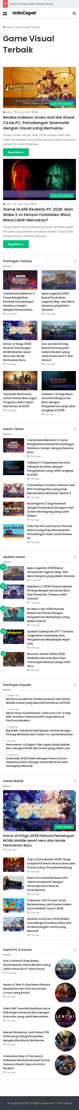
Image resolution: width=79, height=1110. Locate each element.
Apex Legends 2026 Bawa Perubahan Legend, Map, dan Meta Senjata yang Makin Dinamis (58, 302)
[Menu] (5, 14)
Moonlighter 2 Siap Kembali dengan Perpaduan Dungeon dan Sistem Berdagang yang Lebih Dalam (50, 510)
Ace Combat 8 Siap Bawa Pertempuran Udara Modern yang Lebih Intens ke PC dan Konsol (57, 352)
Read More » (16, 152)
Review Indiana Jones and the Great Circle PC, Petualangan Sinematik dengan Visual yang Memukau (39, 123)
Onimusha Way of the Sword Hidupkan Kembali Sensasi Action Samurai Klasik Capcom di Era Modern (26, 1062)
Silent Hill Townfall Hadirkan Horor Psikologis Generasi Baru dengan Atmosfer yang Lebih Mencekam (27, 1012)
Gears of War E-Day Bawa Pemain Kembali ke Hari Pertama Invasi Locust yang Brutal (26, 989)
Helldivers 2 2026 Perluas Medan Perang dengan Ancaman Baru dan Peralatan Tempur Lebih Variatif (49, 592)
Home (9, 27)
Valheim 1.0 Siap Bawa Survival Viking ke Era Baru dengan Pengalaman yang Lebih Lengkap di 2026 (58, 402)
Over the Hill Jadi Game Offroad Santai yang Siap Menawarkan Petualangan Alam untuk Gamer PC (49, 532)
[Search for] (74, 14)
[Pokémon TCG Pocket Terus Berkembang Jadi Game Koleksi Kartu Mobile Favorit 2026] (13, 905)
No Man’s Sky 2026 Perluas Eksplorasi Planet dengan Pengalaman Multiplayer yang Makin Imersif (48, 615)
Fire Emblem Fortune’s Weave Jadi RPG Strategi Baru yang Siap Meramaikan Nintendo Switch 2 (51, 489)
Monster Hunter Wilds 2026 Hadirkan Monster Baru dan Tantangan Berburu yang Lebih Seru (48, 660)
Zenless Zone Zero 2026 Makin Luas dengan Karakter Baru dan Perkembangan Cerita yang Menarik (49, 925)
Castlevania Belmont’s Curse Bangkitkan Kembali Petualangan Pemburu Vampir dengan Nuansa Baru (19, 302)
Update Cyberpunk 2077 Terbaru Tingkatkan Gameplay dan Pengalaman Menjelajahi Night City (50, 637)
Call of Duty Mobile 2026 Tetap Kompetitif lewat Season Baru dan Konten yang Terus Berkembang (51, 863)
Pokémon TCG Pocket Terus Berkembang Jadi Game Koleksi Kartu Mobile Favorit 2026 (49, 904)
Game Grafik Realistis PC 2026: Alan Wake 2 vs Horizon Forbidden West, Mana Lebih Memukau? (38, 215)
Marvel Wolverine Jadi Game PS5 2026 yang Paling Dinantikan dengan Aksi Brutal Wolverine (26, 1036)
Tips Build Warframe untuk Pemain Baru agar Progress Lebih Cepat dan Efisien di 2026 (20, 400)
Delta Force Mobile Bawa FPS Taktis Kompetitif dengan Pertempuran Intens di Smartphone (47, 884)
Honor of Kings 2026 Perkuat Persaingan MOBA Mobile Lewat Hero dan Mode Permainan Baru (17, 352)
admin (9, 112)
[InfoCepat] (25, 13)
